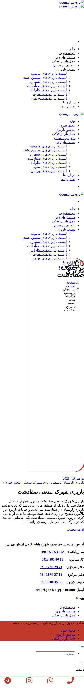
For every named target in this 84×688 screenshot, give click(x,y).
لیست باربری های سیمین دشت (45, 77)
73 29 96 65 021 (51, 567)
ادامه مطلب (75, 529)
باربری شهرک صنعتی (37, 482)
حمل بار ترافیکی (63, 615)
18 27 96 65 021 (51, 574)
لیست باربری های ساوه (50, 94)
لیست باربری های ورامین (49, 98)
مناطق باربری (65, 611)
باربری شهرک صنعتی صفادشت (51, 492)
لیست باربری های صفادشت (47, 86)
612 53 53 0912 (53, 552)
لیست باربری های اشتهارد (48, 81)
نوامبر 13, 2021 (73, 478)
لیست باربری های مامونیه (48, 73)
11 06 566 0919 (52, 559)
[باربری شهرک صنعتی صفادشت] (49, 471)
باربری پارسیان (73, 482)
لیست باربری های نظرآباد (49, 90)
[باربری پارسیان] (71, 114)
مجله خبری (13, 482)
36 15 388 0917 (51, 582)
